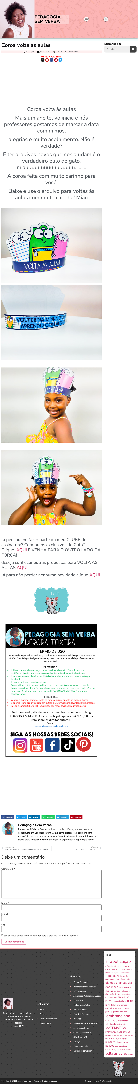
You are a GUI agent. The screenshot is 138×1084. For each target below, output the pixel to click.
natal (124, 1038)
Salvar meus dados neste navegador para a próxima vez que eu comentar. (42, 936)
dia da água (123, 987)
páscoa (109, 1045)
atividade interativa (121, 966)
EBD (115, 997)
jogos (108, 1011)
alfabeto (109, 966)
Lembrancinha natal (112, 1021)
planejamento (122, 1042)
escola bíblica (120, 1001)
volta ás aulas (116, 1053)
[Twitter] (60, 60)
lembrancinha (117, 1016)
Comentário (8, 869)
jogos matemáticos (119, 1012)
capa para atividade (115, 969)
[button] (86, 19)
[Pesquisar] (133, 49)
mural (118, 1038)
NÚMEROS (110, 1042)
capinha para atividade (122, 973)
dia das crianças (116, 982)
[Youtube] (47, 60)
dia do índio (111, 994)
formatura (121, 1009)
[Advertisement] (51, 83)
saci (116, 1046)
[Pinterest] (56, 60)
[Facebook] (51, 60)
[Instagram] (42, 60)
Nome (5, 903)
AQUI (21, 550)
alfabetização (118, 961)
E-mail (5, 914)
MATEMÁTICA (115, 1028)
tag (114, 1049)
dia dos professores (122, 991)
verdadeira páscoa (124, 1049)
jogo (127, 1008)
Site (3, 925)
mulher (111, 1039)
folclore (116, 1005)
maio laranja (121, 1024)
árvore (130, 1054)
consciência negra (113, 976)
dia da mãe (125, 979)
